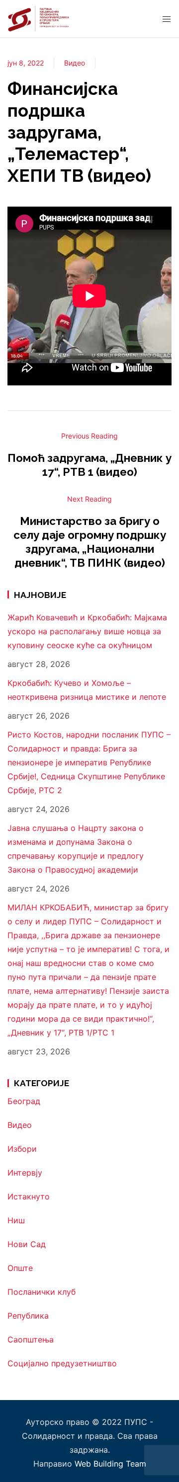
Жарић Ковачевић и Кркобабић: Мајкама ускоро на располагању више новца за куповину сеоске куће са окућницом (87, 631)
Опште (20, 1268)
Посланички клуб (41, 1292)
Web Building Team (110, 1464)
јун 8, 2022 (25, 63)
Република (28, 1316)
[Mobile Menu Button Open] (167, 19)
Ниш (16, 1220)
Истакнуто (28, 1196)
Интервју (24, 1173)
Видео (74, 63)
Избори (22, 1149)
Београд (23, 1101)
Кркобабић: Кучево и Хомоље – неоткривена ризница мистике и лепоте (86, 690)
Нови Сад (26, 1244)
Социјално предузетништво (62, 1363)
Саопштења (30, 1339)
